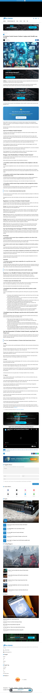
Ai (3, 670)
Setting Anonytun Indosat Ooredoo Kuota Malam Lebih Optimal (17, 524)
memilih (24, 449)
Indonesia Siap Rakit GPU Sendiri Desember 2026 (11, 619)
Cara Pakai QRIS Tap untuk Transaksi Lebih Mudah (15, 532)
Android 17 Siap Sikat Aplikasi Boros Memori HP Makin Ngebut (18, 570)
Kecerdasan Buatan (6, 673)
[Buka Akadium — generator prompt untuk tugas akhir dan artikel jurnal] (21, 459)
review (4, 671)
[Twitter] (34, 453)
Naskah (28, 449)
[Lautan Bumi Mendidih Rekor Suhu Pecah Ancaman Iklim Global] (5, 585)
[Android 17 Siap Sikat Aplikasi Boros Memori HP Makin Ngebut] (5, 571)
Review (4, 656)
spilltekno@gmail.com (8, 652)
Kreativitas (15, 449)
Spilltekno (15, 407)
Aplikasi (4, 661)
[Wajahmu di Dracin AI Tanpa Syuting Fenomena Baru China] (5, 580)
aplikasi (4, 668)
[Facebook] (32, 453)
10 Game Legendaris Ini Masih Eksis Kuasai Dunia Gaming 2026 (13, 629)
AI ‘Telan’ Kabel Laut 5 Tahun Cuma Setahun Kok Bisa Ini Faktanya (14, 627)
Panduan (36, 449)
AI (3, 34)
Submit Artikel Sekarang (21, 117)
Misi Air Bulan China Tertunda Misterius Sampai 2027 (11, 624)
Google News (18, 409)
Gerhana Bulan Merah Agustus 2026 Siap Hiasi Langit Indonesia (18, 575)
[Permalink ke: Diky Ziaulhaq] (4, 40)
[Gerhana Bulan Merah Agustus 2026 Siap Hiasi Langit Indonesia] (5, 576)
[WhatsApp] (38, 453)
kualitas (20, 449)
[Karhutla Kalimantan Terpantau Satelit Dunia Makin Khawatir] (5, 590)
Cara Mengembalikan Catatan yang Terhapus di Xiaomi (15, 528)
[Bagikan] (38, 40)
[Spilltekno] (8, 18)
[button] (33, 18)
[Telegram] (36, 453)
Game (4, 658)
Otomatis (32, 449)
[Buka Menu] (36, 18)
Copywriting (11, 449)
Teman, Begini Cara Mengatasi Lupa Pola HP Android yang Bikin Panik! (18, 540)
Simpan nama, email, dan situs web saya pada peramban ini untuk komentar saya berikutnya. (18, 481)
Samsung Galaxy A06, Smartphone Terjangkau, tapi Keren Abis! (17, 536)
